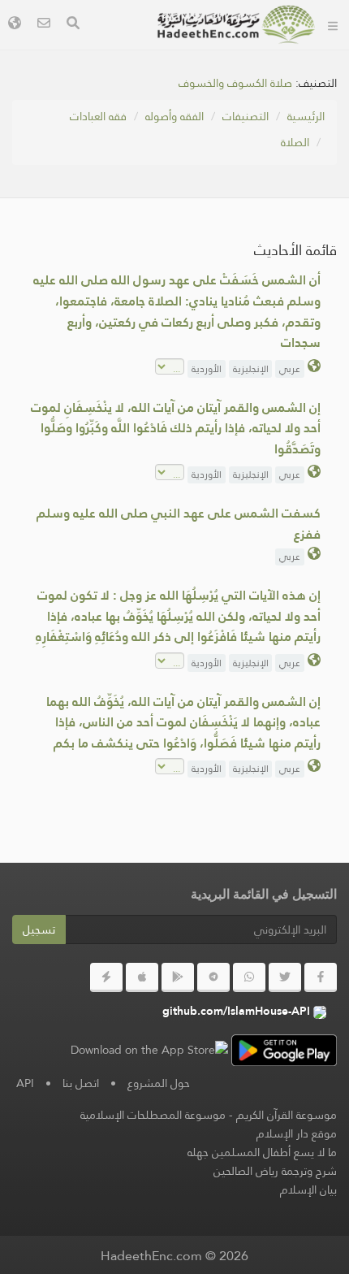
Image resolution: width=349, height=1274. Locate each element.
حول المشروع (158, 1083)
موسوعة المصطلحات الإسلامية (153, 1114)
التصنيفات (245, 116)
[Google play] (178, 977)
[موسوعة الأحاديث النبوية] (236, 24)
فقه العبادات (98, 116)
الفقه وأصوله (174, 116)
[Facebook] (320, 977)
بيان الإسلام (308, 1189)
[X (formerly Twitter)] (285, 977)
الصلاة (295, 142)
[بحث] (73, 25)
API (25, 1083)
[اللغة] (14, 25)
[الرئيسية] (333, 24)
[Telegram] (213, 977)
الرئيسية (306, 116)
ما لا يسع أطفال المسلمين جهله (262, 1152)
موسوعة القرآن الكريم (286, 1114)
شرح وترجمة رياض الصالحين (275, 1170)
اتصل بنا (80, 1083)
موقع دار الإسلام (296, 1133)
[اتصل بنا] (43, 25)
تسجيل (39, 929)
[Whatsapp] (249, 977)
